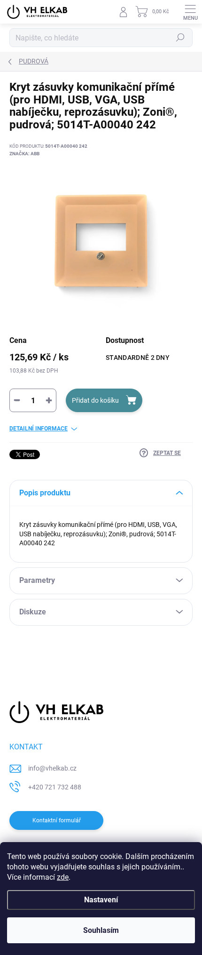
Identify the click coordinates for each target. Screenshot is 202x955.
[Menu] (190, 12)
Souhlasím (101, 930)
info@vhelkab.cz (52, 768)
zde (63, 877)
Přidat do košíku (95, 400)
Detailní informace (38, 428)
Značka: (24, 153)
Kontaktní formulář (56, 820)
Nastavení (101, 899)
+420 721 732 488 (54, 787)
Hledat (180, 37)
